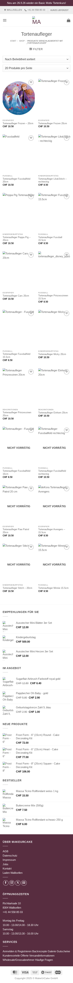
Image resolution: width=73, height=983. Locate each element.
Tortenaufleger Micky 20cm (52, 354)
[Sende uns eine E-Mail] (24, 883)
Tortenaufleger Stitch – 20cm (17, 588)
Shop (22, 41)
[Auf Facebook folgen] (6, 883)
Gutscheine (63, 951)
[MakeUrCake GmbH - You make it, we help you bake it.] (36, 20)
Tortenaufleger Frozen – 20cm (18, 123)
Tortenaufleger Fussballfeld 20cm (16, 180)
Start (13, 41)
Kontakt (7, 868)
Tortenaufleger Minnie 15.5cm (53, 588)
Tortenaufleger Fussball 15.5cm (50, 239)
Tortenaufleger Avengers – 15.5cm (51, 531)
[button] (5, 20)
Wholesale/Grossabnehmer (18, 959)
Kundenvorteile (11, 955)
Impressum (9, 859)
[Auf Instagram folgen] (12, 883)
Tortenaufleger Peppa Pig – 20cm (16, 239)
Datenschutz (10, 855)
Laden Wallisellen (13, 872)
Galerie (52, 951)
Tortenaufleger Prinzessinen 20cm (17, 414)
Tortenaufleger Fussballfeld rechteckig (52, 472)
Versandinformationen (41, 955)
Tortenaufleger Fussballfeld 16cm (16, 472)
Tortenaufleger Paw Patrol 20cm (16, 531)
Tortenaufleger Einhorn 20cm (53, 412)
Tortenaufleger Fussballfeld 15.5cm (16, 355)
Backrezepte (39, 951)
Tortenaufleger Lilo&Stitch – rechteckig (52, 180)
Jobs (5, 864)
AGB (5, 851)
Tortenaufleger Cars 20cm (16, 295)
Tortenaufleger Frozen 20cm (52, 123)
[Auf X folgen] (18, 883)
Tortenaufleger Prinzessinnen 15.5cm (53, 297)
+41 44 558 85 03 (13, 912)
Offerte (25, 955)
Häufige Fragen (44, 959)
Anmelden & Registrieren (17, 951)
